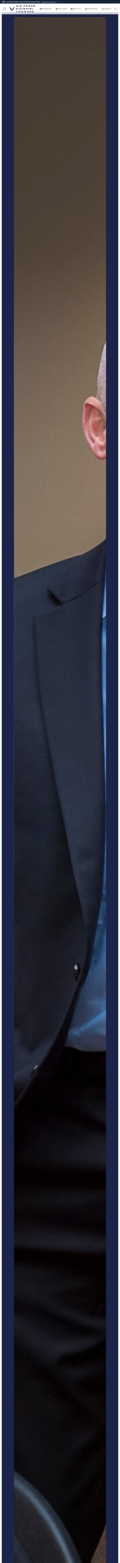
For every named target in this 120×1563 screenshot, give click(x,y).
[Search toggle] (116, 9)
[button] (50, 2)
